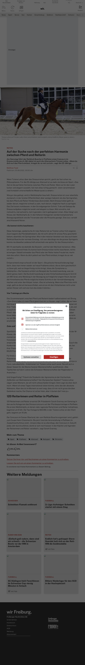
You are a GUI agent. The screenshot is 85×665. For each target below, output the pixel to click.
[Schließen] (66, 306)
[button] (42, 329)
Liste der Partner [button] (31, 341)
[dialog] (42, 332)
